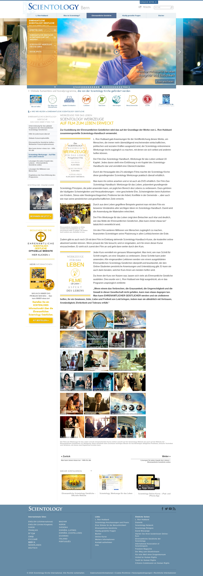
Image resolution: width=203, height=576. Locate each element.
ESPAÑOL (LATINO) (67, 530)
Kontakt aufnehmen (103, 542)
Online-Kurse (101, 537)
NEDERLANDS (34, 545)
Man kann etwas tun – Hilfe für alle (42, 149)
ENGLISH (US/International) (40, 522)
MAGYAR (63, 522)
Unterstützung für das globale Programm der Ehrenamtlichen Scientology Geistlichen (41, 128)
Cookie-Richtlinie (122, 573)
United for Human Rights (146, 557)
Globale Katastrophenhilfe (39, 138)
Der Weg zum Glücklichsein (52, 106)
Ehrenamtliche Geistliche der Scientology (148, 540)
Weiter (125, 87)
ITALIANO (63, 539)
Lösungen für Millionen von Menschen (39, 170)
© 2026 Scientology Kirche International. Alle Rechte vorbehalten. (56, 573)
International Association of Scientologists (147, 545)
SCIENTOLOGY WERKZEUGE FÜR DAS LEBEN (41, 45)
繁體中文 (31, 542)
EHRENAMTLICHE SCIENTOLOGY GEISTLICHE (66, 111)
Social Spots (35, 51)
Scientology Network (144, 525)
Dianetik (139, 522)
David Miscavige (142, 531)
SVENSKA (63, 527)
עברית (31, 533)
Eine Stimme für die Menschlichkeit (110, 525)
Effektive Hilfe (36, 30)
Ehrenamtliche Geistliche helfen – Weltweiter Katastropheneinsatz (42, 143)
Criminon (86, 105)
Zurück (78, 87)
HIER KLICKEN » (41, 255)
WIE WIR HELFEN (39, 111)
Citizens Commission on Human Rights (152, 563)
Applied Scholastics (69, 105)
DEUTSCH (32, 548)
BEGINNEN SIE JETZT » (40, 216)
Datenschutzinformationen (101, 573)
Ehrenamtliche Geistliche (101, 16)
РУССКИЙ (32, 539)
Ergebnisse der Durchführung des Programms (42, 176)
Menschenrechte (132, 105)
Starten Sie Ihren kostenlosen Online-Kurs (151, 535)
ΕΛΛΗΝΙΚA (63, 536)
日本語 (31, 537)
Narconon (102, 105)
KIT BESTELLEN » (41, 320)
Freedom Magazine (166, 105)
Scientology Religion (144, 528)
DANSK (31, 527)
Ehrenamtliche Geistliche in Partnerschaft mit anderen (41, 37)
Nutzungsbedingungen (142, 573)
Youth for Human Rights (145, 560)
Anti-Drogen (117, 105)
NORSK (62, 525)
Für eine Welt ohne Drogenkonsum (150, 555)
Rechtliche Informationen (165, 573)
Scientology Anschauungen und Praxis (112, 522)
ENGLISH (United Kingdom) (40, 525)
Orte (97, 545)
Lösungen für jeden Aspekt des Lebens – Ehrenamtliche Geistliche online (41, 163)
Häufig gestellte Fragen (131, 16)
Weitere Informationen (105, 539)
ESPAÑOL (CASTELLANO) (70, 533)
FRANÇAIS (33, 530)
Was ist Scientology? (72, 16)
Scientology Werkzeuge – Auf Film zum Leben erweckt (42, 156)
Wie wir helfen (35, 106)
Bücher (161, 16)
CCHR (147, 105)
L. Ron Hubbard (42, 16)
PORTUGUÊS (65, 542)
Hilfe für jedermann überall (39, 134)
